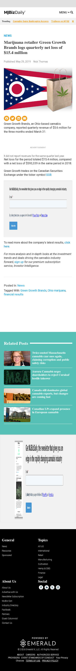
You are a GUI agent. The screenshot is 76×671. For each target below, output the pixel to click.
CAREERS (30, 655)
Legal (40, 577)
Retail (40, 555)
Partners (6, 614)
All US (41, 546)
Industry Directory (10, 605)
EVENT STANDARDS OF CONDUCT (37, 658)
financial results (13, 294)
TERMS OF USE (33, 661)
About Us (6, 588)
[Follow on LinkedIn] (47, 587)
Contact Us (7, 623)
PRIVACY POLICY (50, 661)
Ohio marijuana (57, 290)
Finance (41, 573)
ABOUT (20, 655)
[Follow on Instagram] (58, 587)
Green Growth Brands (33, 290)
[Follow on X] (52, 587)
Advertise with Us (10, 592)
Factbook (6, 610)
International (43, 551)
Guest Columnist (10, 619)
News (8, 35)
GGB (48, 174)
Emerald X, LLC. (33, 649)
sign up (19, 262)
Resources (6, 551)
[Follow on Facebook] (41, 587)
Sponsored (7, 555)
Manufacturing (45, 560)
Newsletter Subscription (13, 596)
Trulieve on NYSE (60, 21)
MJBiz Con (7, 601)
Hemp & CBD (44, 568)
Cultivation (43, 564)
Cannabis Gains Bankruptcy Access (31, 21)
